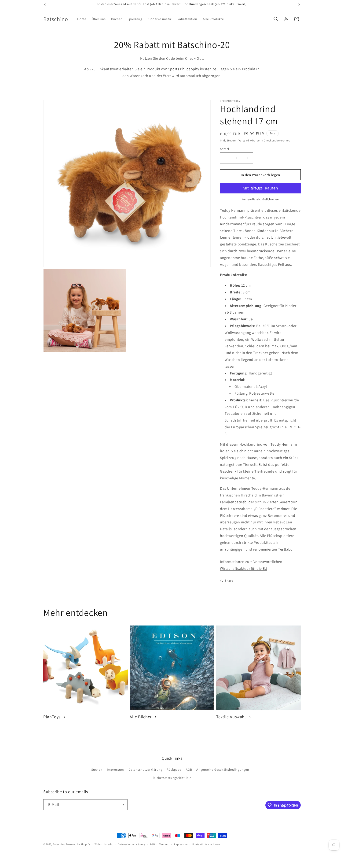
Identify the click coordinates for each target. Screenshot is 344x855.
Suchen (96, 769)
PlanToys (51, 716)
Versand (243, 140)
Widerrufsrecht (104, 844)
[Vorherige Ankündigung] (45, 4)
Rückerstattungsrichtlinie (172, 778)
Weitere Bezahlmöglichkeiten (260, 199)
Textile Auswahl (231, 716)
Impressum (115, 769)
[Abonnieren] (122, 804)
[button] (276, 19)
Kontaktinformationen (206, 844)
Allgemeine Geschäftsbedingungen (222, 769)
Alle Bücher (141, 716)
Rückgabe (174, 769)
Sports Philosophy (183, 69)
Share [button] (229, 580)
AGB (189, 769)
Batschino (59, 844)
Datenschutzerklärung (145, 769)
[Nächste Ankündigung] (299, 4)
